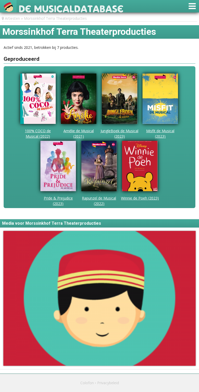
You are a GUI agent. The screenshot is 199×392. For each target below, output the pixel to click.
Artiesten (12, 18)
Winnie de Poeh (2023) (140, 198)
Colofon (87, 382)
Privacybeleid (108, 382)
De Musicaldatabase (71, 7)
